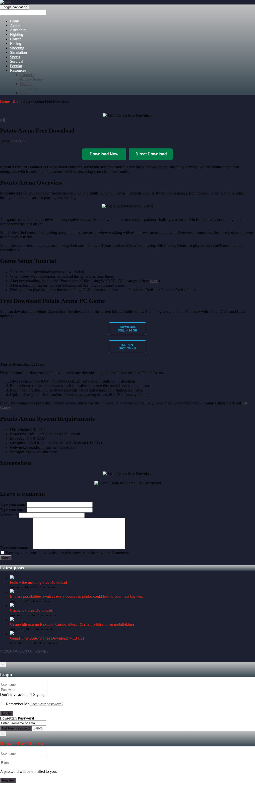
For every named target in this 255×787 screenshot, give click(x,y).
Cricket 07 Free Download (31, 610)
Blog (16, 101)
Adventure (18, 30)
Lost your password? (46, 704)
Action (15, 25)
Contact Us (29, 88)
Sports (15, 57)
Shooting (17, 48)
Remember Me (17, 704)
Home (15, 21)
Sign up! (40, 694)
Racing (15, 43)
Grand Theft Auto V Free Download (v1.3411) (47, 638)
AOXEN (18, 141)
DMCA (26, 84)
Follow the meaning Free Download (38, 582)
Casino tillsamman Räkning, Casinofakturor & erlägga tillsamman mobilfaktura (72, 624)
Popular (16, 66)
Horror (15, 39)
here (154, 281)
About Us (27, 75)
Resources (18, 70)
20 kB (127, 346)
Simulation (18, 52)
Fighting (16, 34)
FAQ (24, 93)
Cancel (38, 728)
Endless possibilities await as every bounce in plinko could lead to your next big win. (76, 596)
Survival (16, 61)
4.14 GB (127, 328)
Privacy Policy (31, 79)
